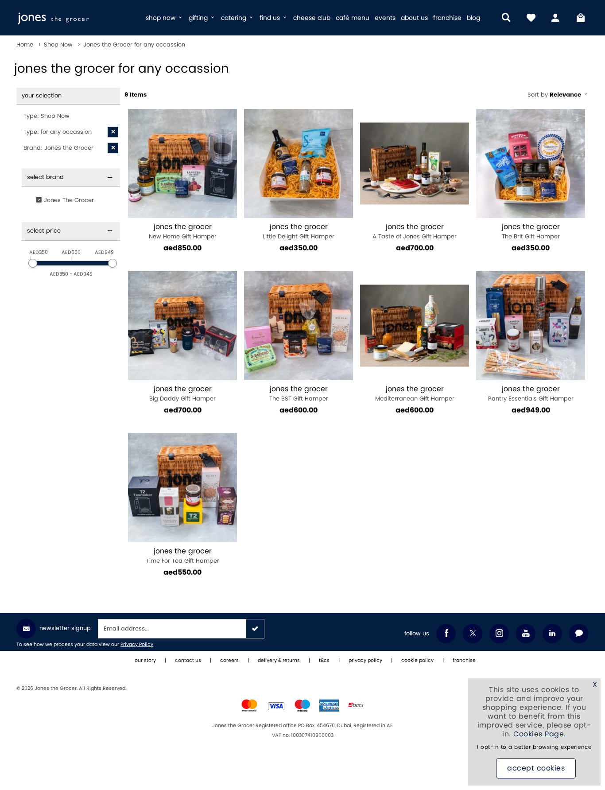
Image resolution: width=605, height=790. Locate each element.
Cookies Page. (539, 734)
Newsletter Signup (65, 628)
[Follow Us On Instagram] (499, 633)
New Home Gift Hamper (183, 231)
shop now (161, 18)
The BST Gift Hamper (298, 394)
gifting (199, 18)
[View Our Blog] (579, 633)
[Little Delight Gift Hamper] (298, 163)
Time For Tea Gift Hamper (182, 556)
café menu (352, 18)
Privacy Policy (136, 645)
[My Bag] (580, 18)
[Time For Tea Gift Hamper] (182, 487)
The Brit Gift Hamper (531, 231)
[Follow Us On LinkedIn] (552, 633)
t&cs (324, 661)
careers (229, 661)
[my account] (556, 18)
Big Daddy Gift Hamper (182, 394)
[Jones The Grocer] (77, 17)
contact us (188, 661)
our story (145, 661)
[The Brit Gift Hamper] (530, 163)
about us (414, 18)
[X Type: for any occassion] (113, 132)
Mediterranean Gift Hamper (414, 394)
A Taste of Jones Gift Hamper (414, 231)
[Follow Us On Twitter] (472, 633)
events (385, 18)
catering (234, 18)
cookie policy (417, 661)
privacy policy (365, 661)
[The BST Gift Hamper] (298, 325)
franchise (447, 18)
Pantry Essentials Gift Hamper (531, 394)
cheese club (311, 18)
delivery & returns (279, 661)
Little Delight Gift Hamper (298, 231)
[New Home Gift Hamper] (182, 163)
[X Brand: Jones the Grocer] (113, 148)
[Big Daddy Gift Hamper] (182, 325)
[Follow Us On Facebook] (446, 633)
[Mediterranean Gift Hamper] (414, 325)
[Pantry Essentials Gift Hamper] (530, 325)
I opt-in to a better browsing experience (534, 747)
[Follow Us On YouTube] (525, 633)
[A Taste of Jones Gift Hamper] (414, 163)
